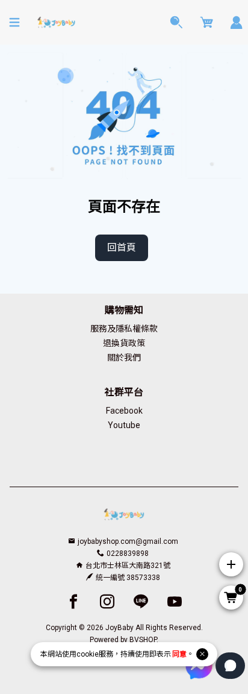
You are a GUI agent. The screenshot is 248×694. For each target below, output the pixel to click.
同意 (179, 654)
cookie (87, 654)
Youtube (124, 425)
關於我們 (124, 357)
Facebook (124, 410)
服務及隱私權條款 (124, 328)
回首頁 (121, 247)
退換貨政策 (124, 343)
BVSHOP (143, 640)
